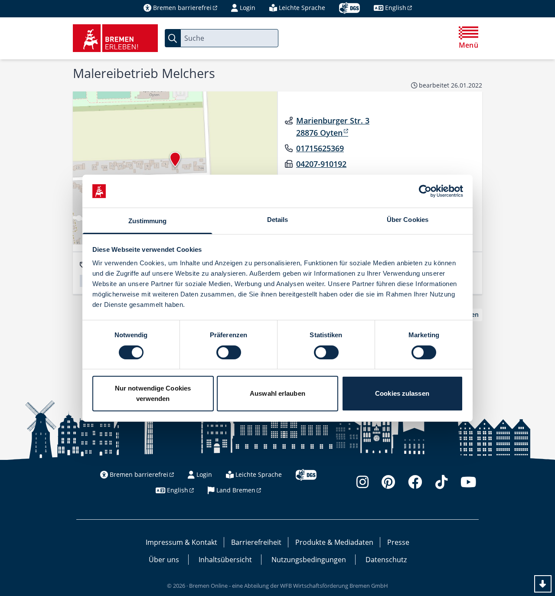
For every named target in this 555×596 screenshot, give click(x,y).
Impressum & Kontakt (181, 542)
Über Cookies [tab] (407, 219)
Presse (398, 542)
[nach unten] (543, 584)
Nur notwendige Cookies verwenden (153, 393)
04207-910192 (321, 164)
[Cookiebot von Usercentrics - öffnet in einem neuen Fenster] (425, 191)
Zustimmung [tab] (147, 221)
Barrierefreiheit (256, 542)
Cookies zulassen (402, 393)
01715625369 (320, 148)
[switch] (228, 352)
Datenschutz (386, 559)
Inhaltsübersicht (225, 559)
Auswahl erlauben (277, 393)
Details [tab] (277, 219)
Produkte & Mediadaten (334, 542)
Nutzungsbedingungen (308, 559)
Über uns (164, 559)
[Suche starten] (172, 38)
